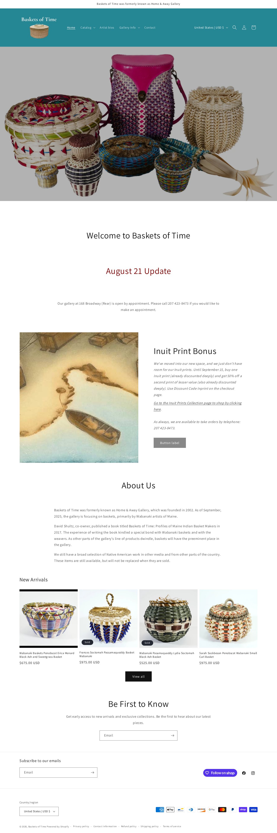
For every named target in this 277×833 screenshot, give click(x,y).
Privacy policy (81, 826)
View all (138, 676)
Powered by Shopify (58, 826)
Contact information (105, 826)
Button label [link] (169, 443)
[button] (87, 27)
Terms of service (172, 826)
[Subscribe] (172, 735)
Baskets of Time (37, 826)
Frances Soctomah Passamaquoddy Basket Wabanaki (106, 654)
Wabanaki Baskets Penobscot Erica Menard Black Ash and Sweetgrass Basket (46, 655)
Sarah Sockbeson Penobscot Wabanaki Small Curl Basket (228, 655)
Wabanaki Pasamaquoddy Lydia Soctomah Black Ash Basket (166, 655)
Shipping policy (150, 826)
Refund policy (129, 826)
